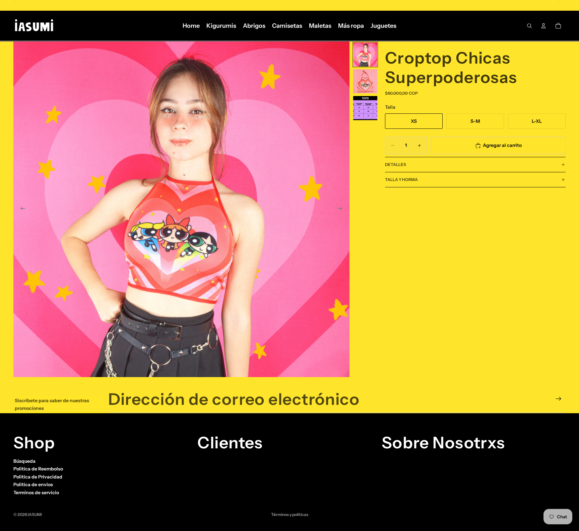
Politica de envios (33, 484)
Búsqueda (24, 461)
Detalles (395, 164)
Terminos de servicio (36, 492)
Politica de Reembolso (38, 469)
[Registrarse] (559, 399)
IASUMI (35, 514)
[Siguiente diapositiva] (342, 209)
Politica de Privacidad (37, 477)
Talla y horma (401, 179)
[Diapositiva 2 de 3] (365, 81)
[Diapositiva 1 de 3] (365, 54)
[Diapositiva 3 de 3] (365, 108)
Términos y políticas (289, 514)
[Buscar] (529, 25)
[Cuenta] (543, 25)
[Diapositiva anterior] (20, 209)
